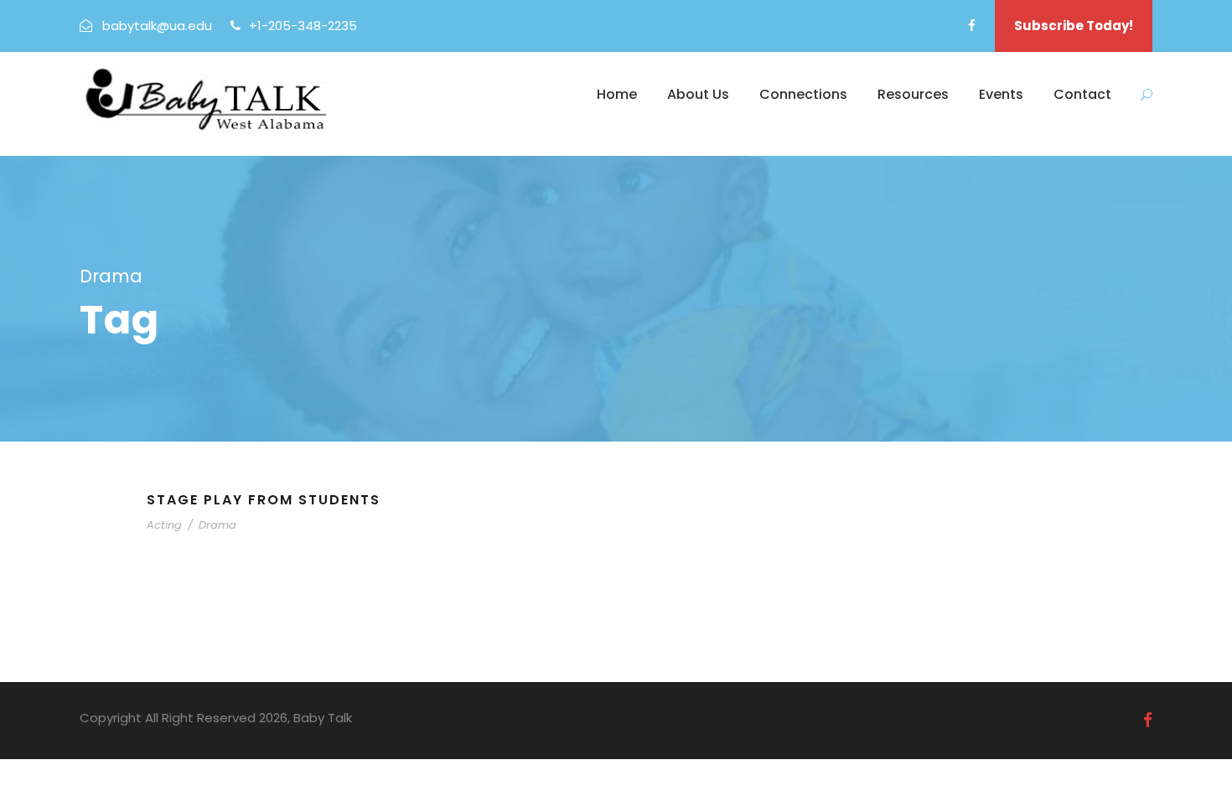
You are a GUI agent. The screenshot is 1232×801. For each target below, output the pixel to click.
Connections (803, 94)
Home (617, 94)
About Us (698, 94)
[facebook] (972, 25)
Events (1001, 94)
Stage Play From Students (263, 499)
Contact (1082, 94)
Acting (164, 525)
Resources (913, 94)
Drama (217, 525)
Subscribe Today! (1073, 25)
